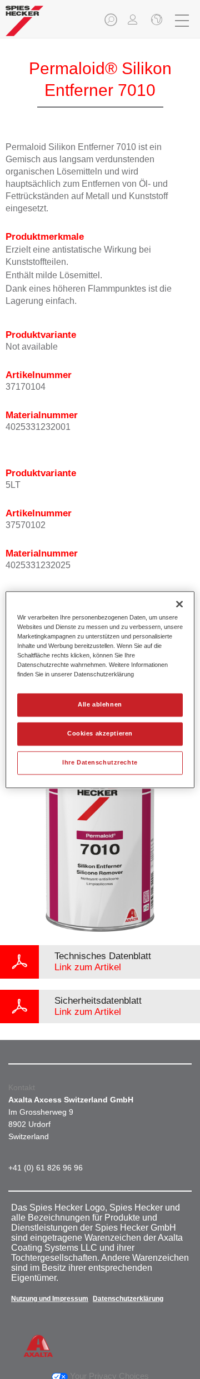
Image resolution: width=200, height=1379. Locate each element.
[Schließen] (155, 20)
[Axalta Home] (24, 25)
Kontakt (21, 1087)
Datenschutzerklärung (128, 1299)
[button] (111, 23)
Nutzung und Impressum (49, 1299)
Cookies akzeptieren (100, 733)
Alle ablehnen (100, 704)
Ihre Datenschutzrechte (100, 762)
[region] (100, 689)
